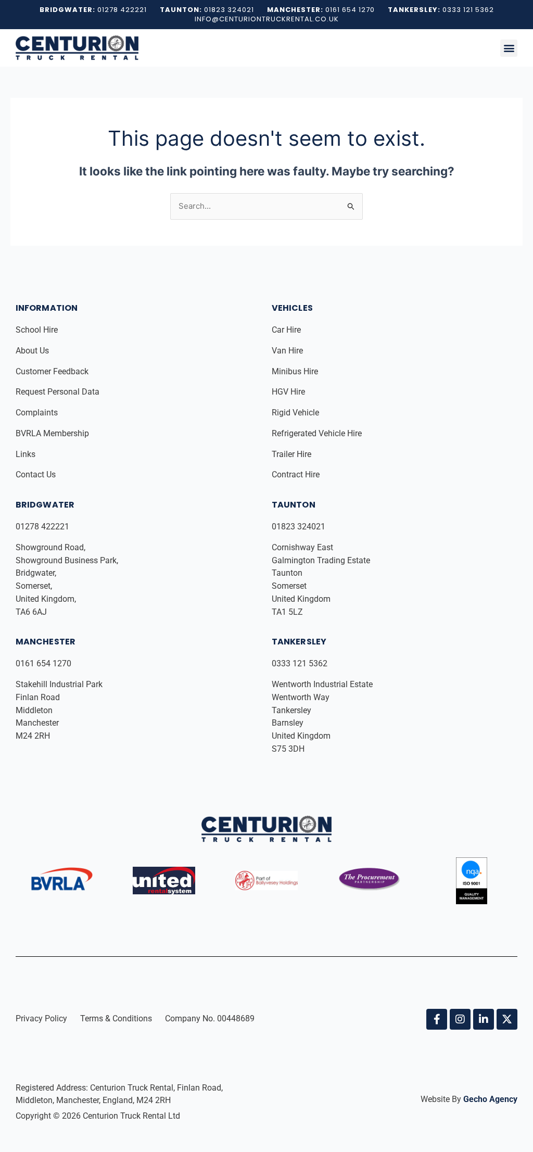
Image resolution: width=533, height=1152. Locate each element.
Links (26, 454)
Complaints (38, 412)
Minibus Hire (296, 371)
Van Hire (287, 351)
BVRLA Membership (53, 433)
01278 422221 (43, 526)
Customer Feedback (53, 371)
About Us (33, 351)
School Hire (38, 330)
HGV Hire (289, 392)
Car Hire (287, 330)
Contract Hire (296, 474)
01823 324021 (299, 526)
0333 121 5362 (299, 663)
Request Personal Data (57, 392)
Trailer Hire (291, 454)
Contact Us (36, 474)
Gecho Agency (490, 1099)
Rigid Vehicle (295, 412)
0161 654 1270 (43, 663)
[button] (508, 48)
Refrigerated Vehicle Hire (318, 433)
